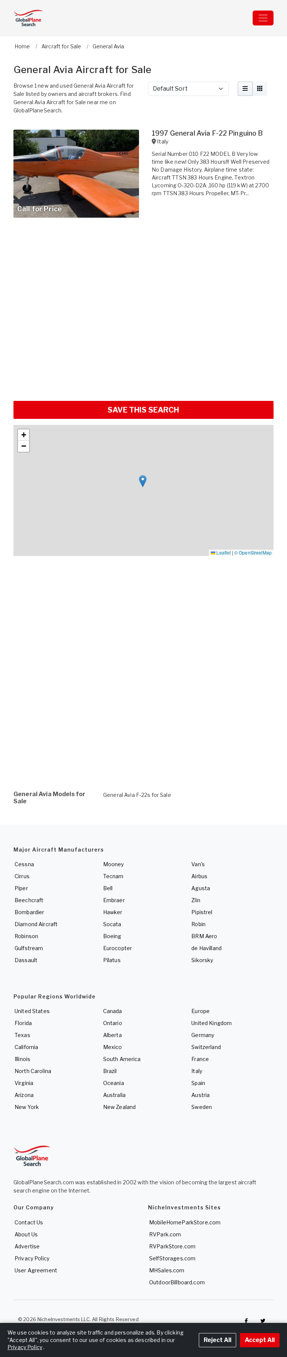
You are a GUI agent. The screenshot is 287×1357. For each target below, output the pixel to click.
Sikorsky (202, 960)
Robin (198, 924)
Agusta (200, 888)
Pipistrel (201, 912)
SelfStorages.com (172, 1258)
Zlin (195, 900)
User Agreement (36, 1270)
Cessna (24, 864)
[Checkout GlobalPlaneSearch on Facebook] (246, 1321)
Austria (200, 1095)
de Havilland (206, 948)
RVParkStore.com (172, 1246)
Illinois (22, 1059)
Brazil (110, 1071)
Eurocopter (117, 948)
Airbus (199, 876)
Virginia (24, 1083)
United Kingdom (211, 1023)
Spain (198, 1083)
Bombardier (29, 912)
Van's (198, 864)
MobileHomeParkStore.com (184, 1222)
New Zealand (119, 1107)
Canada (112, 1011)
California (26, 1047)
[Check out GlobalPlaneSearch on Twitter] (263, 1321)
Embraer (114, 900)
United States (32, 1011)
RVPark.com (165, 1234)
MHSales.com (167, 1270)
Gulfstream (29, 948)
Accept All (260, 1340)
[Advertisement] (143, 373)
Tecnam (113, 876)
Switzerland (206, 1047)
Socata (112, 924)
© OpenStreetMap (253, 552)
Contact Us (29, 1222)
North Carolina (33, 1071)
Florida (23, 1023)
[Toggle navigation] (263, 17)
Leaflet (223, 552)
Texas (22, 1035)
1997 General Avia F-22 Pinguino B (207, 133)
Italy (196, 1071)
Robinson (26, 936)
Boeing (112, 936)
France (200, 1059)
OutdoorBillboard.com (177, 1282)
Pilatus (112, 960)
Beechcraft (29, 900)
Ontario (112, 1023)
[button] (142, 481)
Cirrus (22, 876)
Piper (21, 888)
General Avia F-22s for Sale (137, 795)
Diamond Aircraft (36, 924)
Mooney (113, 864)
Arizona (24, 1095)
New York (27, 1107)
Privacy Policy (32, 1258)
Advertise (27, 1246)
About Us (26, 1234)
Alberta (112, 1035)
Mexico (112, 1047)
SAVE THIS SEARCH (143, 409)
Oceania (113, 1083)
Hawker (113, 912)
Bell (108, 888)
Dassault (26, 960)
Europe (200, 1011)
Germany (202, 1035)
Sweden (201, 1107)
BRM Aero (204, 936)
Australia (114, 1095)
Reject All (217, 1340)
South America (122, 1059)
